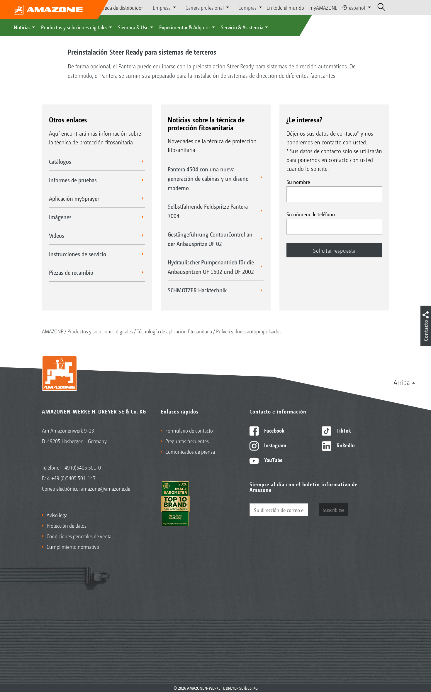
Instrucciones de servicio (77, 254)
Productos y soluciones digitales (74, 27)
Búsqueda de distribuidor (117, 7)
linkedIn (345, 445)
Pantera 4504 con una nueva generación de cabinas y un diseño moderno (208, 178)
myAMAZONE (323, 7)
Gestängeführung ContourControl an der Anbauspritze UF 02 (210, 239)
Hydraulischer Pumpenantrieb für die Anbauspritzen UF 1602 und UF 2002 (211, 266)
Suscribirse (334, 509)
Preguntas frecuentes (187, 440)
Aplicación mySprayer (74, 198)
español (357, 7)
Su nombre (298, 181)
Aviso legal (58, 514)
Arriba (401, 382)
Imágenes (60, 217)
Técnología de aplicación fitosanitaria (174, 331)
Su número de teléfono (310, 214)
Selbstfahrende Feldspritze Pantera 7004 (208, 211)
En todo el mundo (285, 7)
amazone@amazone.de (105, 488)
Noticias (22, 27)
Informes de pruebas (73, 180)
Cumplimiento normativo (73, 546)
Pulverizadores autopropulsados (248, 331)
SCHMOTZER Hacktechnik (197, 290)
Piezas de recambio (71, 272)
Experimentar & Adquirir (184, 27)
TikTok (343, 430)
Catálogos (60, 161)
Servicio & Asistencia (242, 27)
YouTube (273, 459)
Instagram (274, 445)
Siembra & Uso (133, 27)
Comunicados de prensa (190, 451)
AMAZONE (52, 331)
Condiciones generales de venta (79, 536)
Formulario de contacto (189, 430)
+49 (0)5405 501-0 (81, 467)
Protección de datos (66, 525)
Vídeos (56, 235)
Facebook (273, 430)
